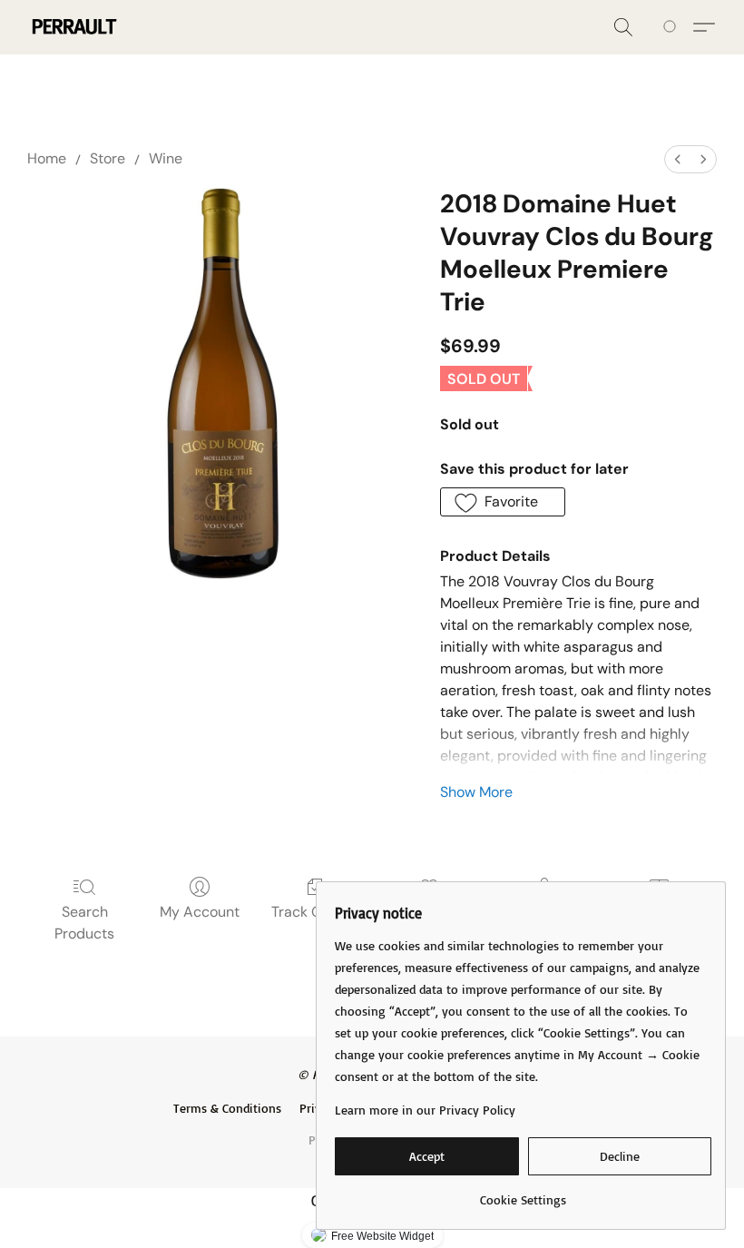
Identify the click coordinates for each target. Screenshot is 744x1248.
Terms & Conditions (227, 1107)
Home (46, 158)
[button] (73, 27)
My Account (200, 911)
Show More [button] (476, 791)
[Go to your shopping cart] (673, 27)
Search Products (84, 922)
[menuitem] (677, 159)
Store (107, 158)
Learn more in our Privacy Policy (425, 1109)
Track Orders (314, 911)
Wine (165, 158)
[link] (523, 1193)
